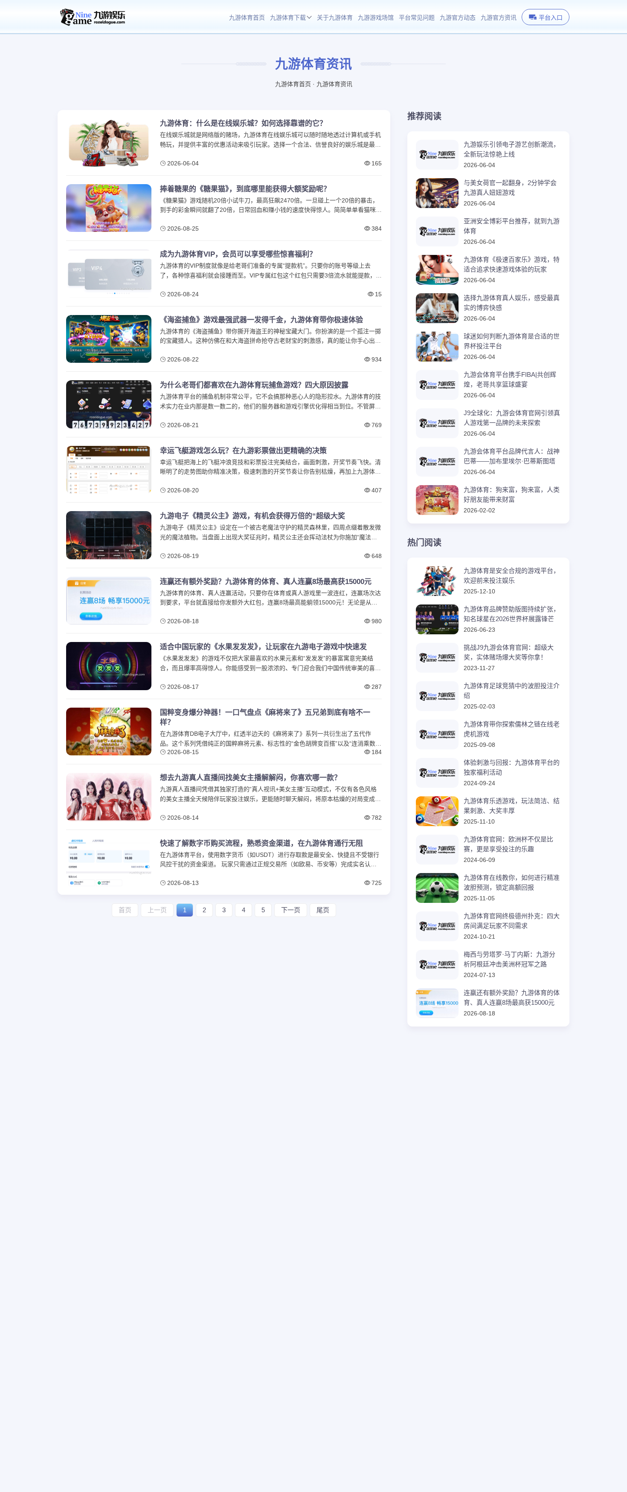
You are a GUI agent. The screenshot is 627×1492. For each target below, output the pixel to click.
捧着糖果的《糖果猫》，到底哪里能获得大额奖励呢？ (245, 189)
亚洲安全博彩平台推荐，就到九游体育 (512, 225)
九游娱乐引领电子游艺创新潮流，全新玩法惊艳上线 (512, 149)
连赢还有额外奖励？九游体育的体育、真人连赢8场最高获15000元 (266, 582)
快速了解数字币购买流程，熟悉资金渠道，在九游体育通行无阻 (261, 843)
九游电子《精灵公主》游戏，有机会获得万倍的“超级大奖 (252, 516)
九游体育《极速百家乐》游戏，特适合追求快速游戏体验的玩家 (512, 264)
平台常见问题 (417, 17)
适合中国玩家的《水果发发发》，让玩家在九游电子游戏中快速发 (263, 647)
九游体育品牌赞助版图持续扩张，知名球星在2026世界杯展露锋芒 (512, 613)
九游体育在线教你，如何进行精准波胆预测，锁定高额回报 (512, 882)
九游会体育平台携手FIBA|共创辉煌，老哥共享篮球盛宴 (510, 379)
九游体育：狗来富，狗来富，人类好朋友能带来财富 (512, 494)
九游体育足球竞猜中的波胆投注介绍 (512, 690)
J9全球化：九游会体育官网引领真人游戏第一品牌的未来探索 (512, 417)
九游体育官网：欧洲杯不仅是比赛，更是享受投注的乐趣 (508, 844)
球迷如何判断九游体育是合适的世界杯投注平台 (512, 341)
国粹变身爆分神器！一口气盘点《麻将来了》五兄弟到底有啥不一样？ (265, 717)
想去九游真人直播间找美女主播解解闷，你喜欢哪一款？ (250, 778)
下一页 (290, 910)
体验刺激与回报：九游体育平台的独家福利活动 (512, 767)
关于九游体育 (335, 17)
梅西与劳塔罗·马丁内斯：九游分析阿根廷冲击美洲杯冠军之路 (509, 959)
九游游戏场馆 (376, 17)
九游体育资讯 (334, 84)
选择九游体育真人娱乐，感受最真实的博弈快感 (512, 302)
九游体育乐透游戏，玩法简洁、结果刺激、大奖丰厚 (512, 805)
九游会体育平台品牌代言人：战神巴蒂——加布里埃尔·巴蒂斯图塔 (512, 456)
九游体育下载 (288, 17)
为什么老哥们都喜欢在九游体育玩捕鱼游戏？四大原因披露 (254, 385)
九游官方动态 (458, 17)
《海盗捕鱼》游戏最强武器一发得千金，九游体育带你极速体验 (261, 320)
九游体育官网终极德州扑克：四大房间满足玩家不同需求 (512, 920)
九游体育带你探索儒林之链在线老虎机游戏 (512, 728)
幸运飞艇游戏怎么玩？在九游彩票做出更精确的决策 (243, 451)
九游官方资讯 (499, 17)
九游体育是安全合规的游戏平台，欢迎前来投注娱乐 (512, 575)
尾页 (322, 910)
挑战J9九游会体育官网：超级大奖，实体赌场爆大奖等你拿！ (509, 652)
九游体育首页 (247, 17)
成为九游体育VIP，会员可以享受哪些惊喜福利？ (238, 254)
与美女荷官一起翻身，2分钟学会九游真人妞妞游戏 (510, 187)
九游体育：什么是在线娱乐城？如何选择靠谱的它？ (243, 123)
